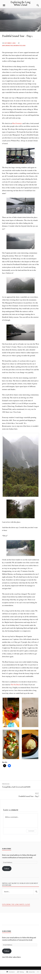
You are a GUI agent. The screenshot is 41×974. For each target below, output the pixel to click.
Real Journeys (17, 123)
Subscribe (6, 848)
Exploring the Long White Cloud (20, 4)
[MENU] (4, 5)
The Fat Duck (15, 684)
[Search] (36, 5)
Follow (6, 869)
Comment (31, 831)
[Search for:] (20, 892)
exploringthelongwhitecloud (13, 45)
